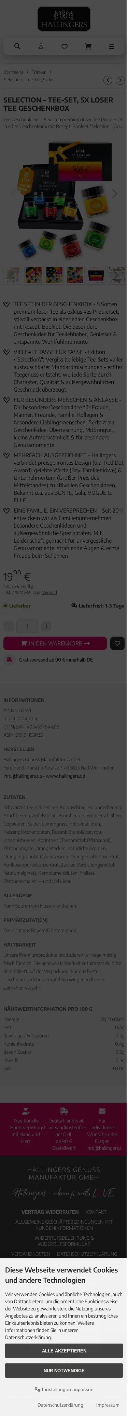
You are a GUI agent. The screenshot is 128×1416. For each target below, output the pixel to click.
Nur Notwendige (64, 1370)
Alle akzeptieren (64, 1350)
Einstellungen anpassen (67, 1389)
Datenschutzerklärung (60, 1405)
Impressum (107, 1405)
